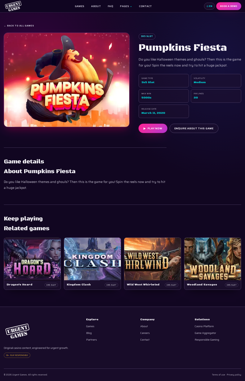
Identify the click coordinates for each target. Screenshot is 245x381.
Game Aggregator (205, 333)
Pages (126, 6)
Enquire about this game (194, 128)
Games (79, 6)
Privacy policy (234, 374)
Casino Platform (204, 326)
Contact (145, 6)
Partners (91, 340)
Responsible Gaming (207, 340)
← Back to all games (19, 25)
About (96, 6)
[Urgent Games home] (13, 6)
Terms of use (218, 374)
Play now (153, 128)
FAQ (110, 6)
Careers (145, 333)
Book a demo (228, 6)
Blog (89, 333)
